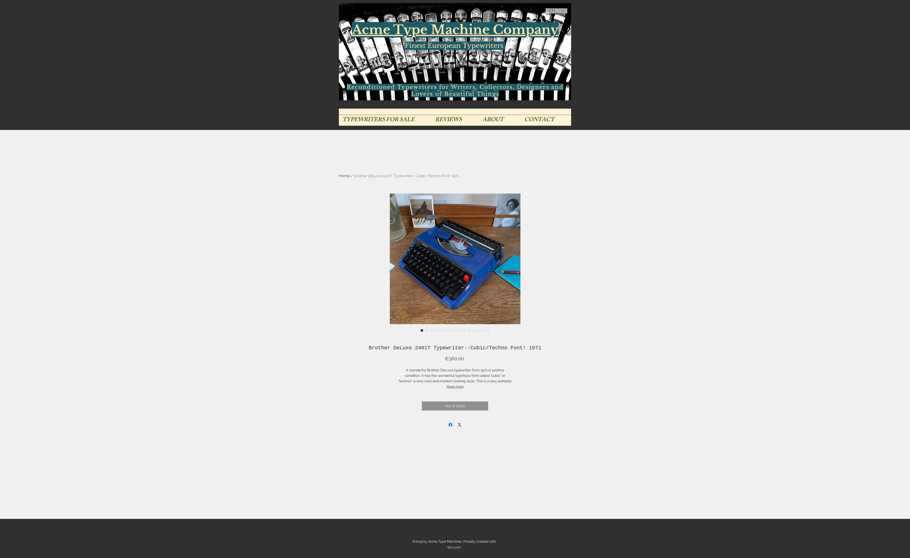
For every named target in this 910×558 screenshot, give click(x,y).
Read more (455, 386)
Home (344, 176)
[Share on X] (459, 425)
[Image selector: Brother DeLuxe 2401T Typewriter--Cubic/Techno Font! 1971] (421, 330)
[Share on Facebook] (450, 425)
